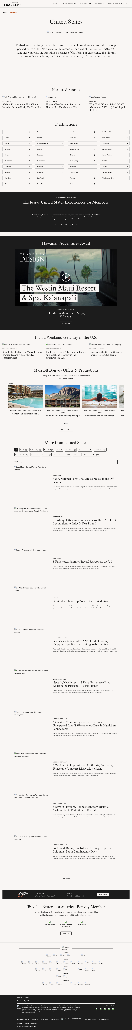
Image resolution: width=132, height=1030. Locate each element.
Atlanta (7, 137)
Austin (7, 143)
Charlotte (8, 166)
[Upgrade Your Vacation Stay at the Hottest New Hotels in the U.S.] (51, 96)
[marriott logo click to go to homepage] (12, 3)
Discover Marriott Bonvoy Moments (66, 225)
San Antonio (106, 137)
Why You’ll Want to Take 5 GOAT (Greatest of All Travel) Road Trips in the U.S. (107, 107)
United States (7, 101)
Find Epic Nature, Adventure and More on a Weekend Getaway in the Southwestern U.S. (66, 354)
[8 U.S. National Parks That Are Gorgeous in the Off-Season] (31, 483)
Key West (40, 166)
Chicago (7, 172)
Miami (72, 132)
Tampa (104, 166)
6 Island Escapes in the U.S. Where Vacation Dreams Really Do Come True (22, 106)
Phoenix (72, 178)
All (16, 450)
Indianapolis (41, 161)
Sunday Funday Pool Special (25, 414)
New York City (74, 149)
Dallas (7, 184)
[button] (56, 4)
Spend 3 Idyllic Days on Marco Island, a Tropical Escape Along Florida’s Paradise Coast (22, 354)
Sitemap (19, 1023)
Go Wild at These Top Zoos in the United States (81, 601)
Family (55, 598)
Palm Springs (74, 161)
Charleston (8, 161)
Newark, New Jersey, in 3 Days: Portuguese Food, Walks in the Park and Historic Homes (82, 684)
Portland (72, 184)
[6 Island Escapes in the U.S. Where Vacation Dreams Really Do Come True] (19, 96)
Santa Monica (106, 155)
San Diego (105, 143)
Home (4, 12)
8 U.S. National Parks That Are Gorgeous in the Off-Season (83, 480)
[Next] (128, 395)
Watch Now (66, 323)
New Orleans (74, 143)
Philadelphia (74, 172)
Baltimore (8, 149)
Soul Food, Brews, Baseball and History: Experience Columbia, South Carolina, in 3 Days (83, 849)
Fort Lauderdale (42, 143)
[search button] (127, 3)
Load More (66, 878)
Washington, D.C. (108, 178)
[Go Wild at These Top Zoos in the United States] (31, 603)
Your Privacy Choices (90, 1019)
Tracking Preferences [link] (31, 1023)
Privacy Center (55, 1019)
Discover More (66, 430)
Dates (69, 893)
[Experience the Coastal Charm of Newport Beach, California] (105, 344)
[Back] (3, 395)
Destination (39, 893)
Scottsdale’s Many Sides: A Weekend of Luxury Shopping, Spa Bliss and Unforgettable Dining (81, 642)
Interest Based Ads (104, 1019)
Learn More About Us (23, 1019)
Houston (40, 155)
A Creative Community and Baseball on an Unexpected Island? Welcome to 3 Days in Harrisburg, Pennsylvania (85, 725)
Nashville (73, 137)
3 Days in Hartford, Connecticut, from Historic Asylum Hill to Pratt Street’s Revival (80, 808)
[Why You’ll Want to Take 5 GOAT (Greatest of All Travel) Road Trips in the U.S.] (98, 96)
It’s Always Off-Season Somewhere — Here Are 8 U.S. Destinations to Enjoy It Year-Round (85, 521)
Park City (73, 166)
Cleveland (8, 178)
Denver (39, 132)
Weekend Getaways (9, 349)
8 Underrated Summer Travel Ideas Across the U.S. (84, 561)
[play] (66, 277)
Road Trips (93, 101)
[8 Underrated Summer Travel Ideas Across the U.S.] (30, 564)
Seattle (104, 161)
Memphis (40, 184)
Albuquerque (9, 132)
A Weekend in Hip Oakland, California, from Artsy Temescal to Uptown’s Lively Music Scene (83, 766)
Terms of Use (44, 1019)
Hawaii (39, 149)
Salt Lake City (106, 132)
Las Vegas (40, 172)
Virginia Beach (107, 172)
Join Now (66, 933)
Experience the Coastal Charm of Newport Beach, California (106, 353)
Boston (7, 155)
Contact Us (35, 1019)
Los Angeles (41, 178)
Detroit (39, 137)
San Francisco (107, 149)
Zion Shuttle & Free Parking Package (63, 415)
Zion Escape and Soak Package (99, 415)
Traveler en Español (23, 1001)
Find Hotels (103, 894)
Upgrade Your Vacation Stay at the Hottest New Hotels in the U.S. (63, 106)
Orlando (72, 155)
